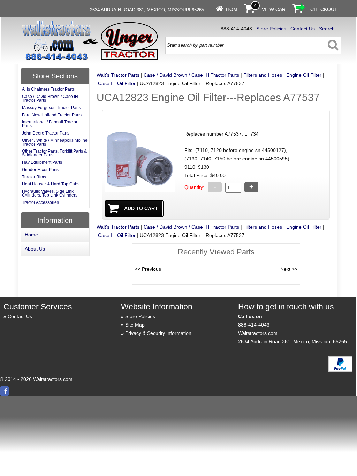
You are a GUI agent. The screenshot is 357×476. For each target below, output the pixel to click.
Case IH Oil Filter (117, 83)
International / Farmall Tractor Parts (49, 124)
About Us (35, 249)
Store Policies (271, 28)
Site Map (135, 325)
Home (233, 9)
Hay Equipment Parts (42, 162)
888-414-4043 (253, 325)
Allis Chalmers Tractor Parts (48, 89)
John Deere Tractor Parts (45, 133)
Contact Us (302, 28)
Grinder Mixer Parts (40, 169)
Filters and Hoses (262, 75)
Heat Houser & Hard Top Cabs (50, 184)
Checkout (323, 9)
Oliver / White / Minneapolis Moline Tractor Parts (55, 142)
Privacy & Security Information (158, 333)
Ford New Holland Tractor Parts (52, 115)
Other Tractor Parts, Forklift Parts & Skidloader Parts (54, 153)
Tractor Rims (34, 177)
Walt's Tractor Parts (118, 75)
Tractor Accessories (40, 202)
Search (327, 28)
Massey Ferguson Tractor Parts (51, 107)
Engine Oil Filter (303, 75)
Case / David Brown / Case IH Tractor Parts (191, 75)
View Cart (275, 9)
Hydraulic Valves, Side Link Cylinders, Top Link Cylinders (49, 193)
